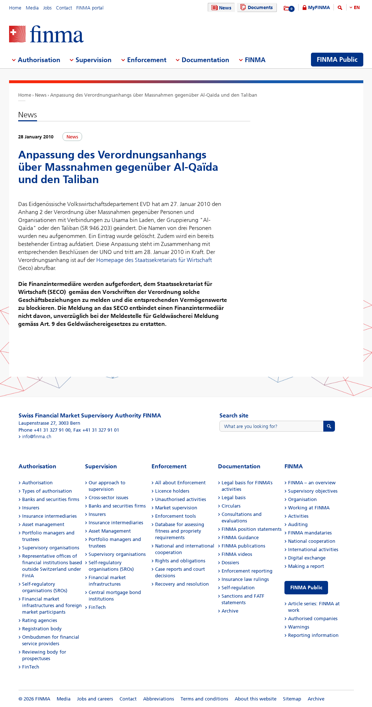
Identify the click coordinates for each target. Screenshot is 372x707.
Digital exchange (307, 558)
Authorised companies (312, 618)
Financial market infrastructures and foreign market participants (52, 605)
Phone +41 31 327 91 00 (44, 430)
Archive (230, 611)
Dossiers (230, 562)
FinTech (30, 667)
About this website (255, 699)
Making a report (306, 566)
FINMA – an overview (312, 482)
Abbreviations (158, 699)
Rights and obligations (180, 560)
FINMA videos (237, 554)
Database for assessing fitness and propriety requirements (179, 531)
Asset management (43, 524)
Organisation (302, 499)
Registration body (42, 628)
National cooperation (311, 541)
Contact (64, 8)
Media (32, 8)
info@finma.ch (36, 436)
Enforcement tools (175, 516)
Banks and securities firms (50, 499)
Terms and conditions (204, 699)
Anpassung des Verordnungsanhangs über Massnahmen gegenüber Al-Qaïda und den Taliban (153, 95)
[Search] (340, 9)
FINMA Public (306, 588)
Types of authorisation (47, 491)
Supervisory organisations (50, 547)
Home (15, 8)
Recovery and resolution (182, 584)
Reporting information (313, 635)
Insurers (30, 507)
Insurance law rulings (245, 579)
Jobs (47, 8)
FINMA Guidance (240, 537)
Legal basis (234, 497)
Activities (298, 516)
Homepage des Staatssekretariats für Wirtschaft (154, 259)
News (225, 8)
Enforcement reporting (247, 571)
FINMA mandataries (310, 533)
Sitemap (292, 699)
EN (357, 7)
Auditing (298, 524)
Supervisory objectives (312, 491)
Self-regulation (238, 587)
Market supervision (176, 507)
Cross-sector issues (108, 497)
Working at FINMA (308, 507)
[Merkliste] (287, 8)
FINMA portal (90, 8)
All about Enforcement (180, 482)
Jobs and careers (95, 699)
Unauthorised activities (180, 499)
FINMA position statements (252, 529)
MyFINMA (319, 7)
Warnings (298, 627)
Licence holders (172, 491)
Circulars (231, 506)
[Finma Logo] (46, 34)
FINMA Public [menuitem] (337, 60)
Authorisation (37, 482)
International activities (313, 549)
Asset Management (110, 531)
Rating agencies (39, 620)
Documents (260, 7)
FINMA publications (243, 546)
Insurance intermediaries (49, 516)
